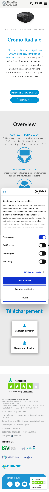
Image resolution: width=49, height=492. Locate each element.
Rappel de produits (8, 425)
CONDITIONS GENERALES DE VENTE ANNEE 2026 (19, 432)
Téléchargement (24, 100)
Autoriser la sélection (24, 289)
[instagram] (17, 484)
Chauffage (12, 29)
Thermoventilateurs (25, 29)
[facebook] (10, 484)
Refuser (24, 298)
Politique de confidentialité (11, 428)
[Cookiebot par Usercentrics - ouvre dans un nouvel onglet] (35, 192)
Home (4, 29)
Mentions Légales (23, 425)
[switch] (42, 245)
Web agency (6, 436)
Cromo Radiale (39, 29)
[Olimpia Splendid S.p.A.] (11, 3)
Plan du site (22, 411)
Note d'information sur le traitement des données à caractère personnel (23, 416)
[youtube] (24, 484)
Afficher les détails (32, 272)
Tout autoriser (24, 280)
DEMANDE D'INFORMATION (24, 92)
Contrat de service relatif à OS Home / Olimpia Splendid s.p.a (23, 421)
